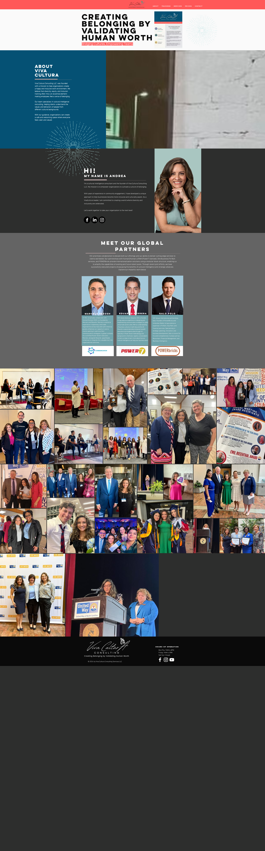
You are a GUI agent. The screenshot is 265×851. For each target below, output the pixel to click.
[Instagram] (102, 220)
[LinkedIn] (94, 220)
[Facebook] (87, 220)
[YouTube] (172, 660)
